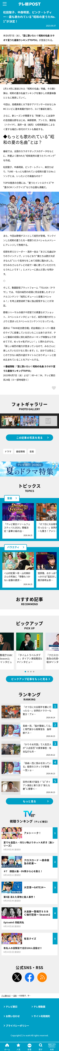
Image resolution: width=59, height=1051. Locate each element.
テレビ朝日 (11, 1006)
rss (42, 977)
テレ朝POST (29, 4)
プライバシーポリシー (17, 1025)
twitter (17, 977)
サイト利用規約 (42, 1016)
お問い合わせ (13, 1016)
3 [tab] (31, 671)
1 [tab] (25, 671)
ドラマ (8, 451)
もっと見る (29, 801)
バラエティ (13, 547)
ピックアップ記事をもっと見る (29, 679)
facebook (29, 977)
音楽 (32, 451)
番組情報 (20, 451)
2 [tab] (28, 671)
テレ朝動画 (39, 1006)
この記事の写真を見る (29, 437)
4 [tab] (33, 671)
